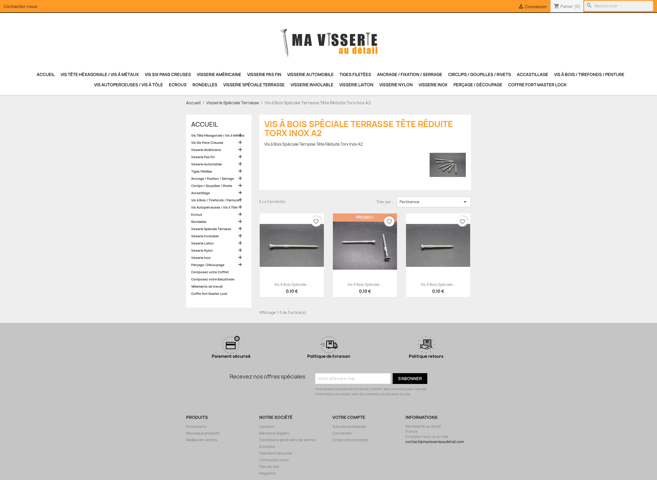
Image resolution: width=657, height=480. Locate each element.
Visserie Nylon (396, 85)
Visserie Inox (433, 85)
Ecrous (178, 85)
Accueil (46, 74)
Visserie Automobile (310, 74)
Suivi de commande (349, 426)
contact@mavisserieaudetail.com (434, 441)
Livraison (267, 426)
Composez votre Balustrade (212, 279)
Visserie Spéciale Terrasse (254, 85)
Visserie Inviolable (312, 85)
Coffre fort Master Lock (537, 85)
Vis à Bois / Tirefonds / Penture (589, 74)
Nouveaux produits (203, 433)
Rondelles (204, 85)
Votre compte (348, 417)
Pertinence (434, 202)
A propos (267, 446)
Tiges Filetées (355, 74)
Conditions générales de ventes (287, 439)
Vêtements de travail (207, 286)
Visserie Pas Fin (264, 74)
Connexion (342, 433)
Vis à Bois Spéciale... (292, 284)
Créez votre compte (350, 439)
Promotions (196, 426)
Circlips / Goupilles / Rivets (479, 74)
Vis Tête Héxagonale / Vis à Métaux (100, 74)
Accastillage (532, 74)
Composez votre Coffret (210, 272)
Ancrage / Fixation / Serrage (409, 74)
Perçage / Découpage (477, 85)
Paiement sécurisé (275, 453)
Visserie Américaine (219, 74)
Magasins (267, 473)
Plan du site (269, 466)
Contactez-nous (20, 6)
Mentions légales (274, 433)
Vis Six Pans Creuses (168, 74)
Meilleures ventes (201, 439)
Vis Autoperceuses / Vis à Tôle (128, 85)
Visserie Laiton (356, 85)
